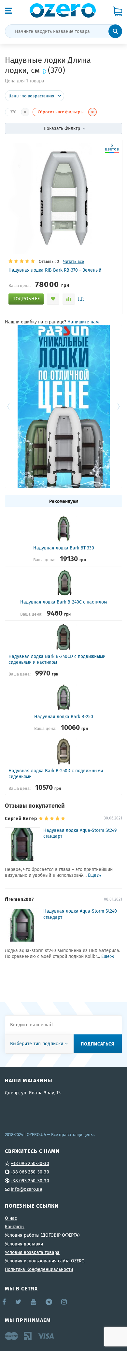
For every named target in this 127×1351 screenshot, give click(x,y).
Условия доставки (24, 1244)
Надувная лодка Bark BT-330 (63, 548)
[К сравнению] (69, 299)
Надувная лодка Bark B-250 (63, 716)
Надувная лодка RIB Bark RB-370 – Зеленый (54, 270)
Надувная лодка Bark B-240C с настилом (63, 602)
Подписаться (98, 1043)
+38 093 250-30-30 (30, 1180)
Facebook (4, 1302)
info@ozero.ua (26, 1189)
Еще (92, 875)
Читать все (73, 261)
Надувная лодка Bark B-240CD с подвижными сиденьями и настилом (57, 659)
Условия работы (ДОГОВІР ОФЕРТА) (42, 1235)
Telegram (49, 1302)
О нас (11, 1218)
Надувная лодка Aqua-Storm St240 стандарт (80, 914)
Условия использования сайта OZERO (45, 1261)
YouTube (33, 1302)
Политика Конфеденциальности (39, 1269)
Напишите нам (83, 322)
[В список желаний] (53, 299)
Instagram (64, 1302)
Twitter (19, 1302)
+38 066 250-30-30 (30, 1172)
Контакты (14, 1226)
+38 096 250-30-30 (30, 1163)
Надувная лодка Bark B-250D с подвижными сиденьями (55, 773)
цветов (112, 147)
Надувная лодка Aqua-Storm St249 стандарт (80, 833)
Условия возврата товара (32, 1252)
